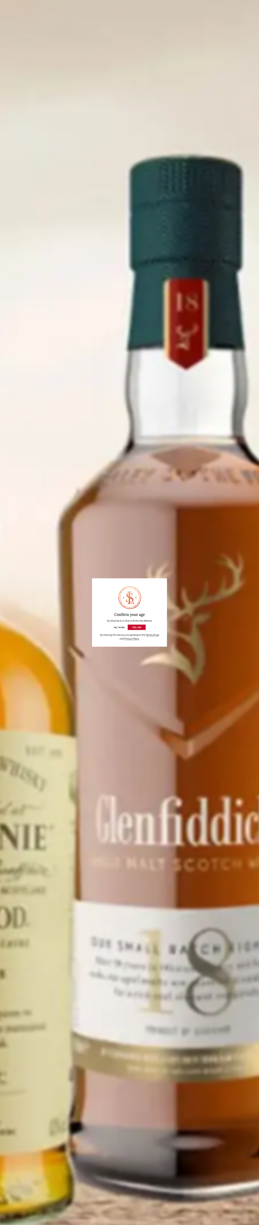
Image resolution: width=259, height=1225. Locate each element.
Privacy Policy (131, 638)
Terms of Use (152, 634)
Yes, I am (136, 627)
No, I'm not (119, 627)
